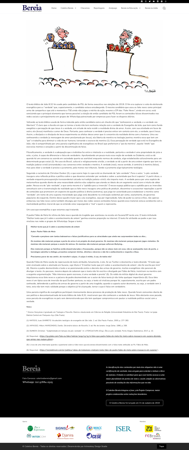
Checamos (85, 8)
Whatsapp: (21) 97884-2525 (37, 382)
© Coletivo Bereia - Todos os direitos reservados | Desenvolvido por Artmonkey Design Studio (64, 446)
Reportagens (99, 8)
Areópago (113, 8)
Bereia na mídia (151, 8)
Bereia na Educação (129, 8)
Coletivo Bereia (67, 8)
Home (53, 8)
